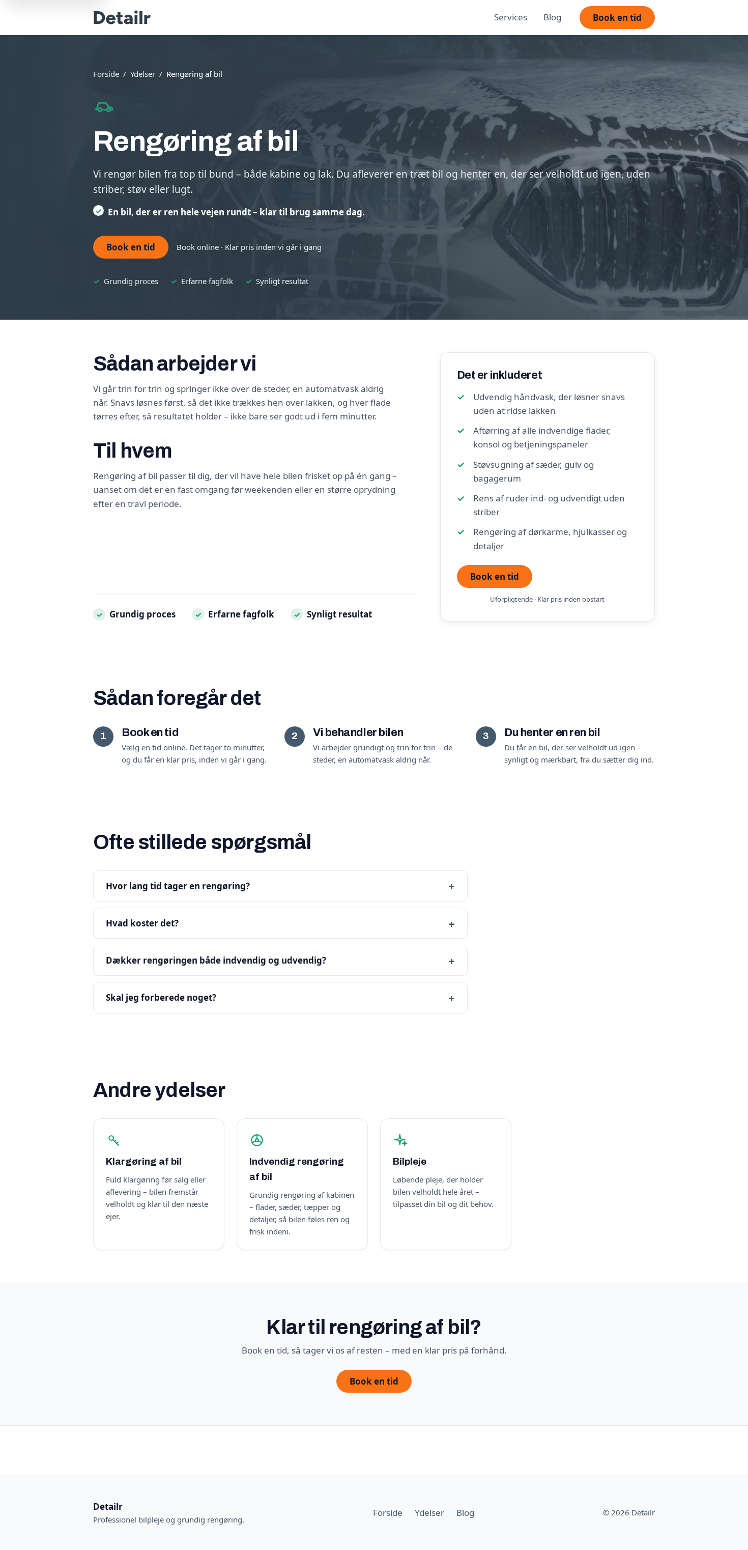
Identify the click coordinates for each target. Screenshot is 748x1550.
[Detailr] (122, 17)
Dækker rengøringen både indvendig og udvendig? (216, 960)
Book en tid (617, 17)
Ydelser (142, 74)
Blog (552, 17)
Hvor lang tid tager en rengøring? (178, 886)
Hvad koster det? (142, 923)
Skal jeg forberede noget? (161, 997)
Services (510, 17)
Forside (106, 74)
